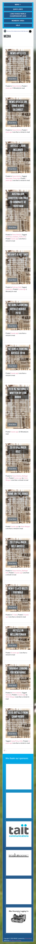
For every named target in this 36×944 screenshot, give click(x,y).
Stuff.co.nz (22, 237)
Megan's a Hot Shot (18, 255)
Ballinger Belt (16, 287)
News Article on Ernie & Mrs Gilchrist (18, 106)
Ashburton (9, 289)
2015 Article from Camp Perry (18, 715)
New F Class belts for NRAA (18, 591)
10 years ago (18, 573)
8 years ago (14, 239)
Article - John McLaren (17, 148)
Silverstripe (28, 938)
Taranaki (8, 695)
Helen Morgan (25, 526)
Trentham (9, 237)
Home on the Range (18, 494)
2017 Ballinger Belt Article (18, 544)
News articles (18, 53)
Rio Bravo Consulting (15, 940)
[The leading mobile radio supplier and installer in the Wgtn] (18, 834)
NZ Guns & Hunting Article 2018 (18, 351)
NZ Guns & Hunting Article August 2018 (18, 309)
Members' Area (18, 20)
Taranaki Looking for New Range (17, 671)
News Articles (16, 86)
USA (21, 741)
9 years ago (14, 432)
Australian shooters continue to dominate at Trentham (18, 200)
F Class (14, 615)
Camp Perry (15, 741)
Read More (12, 79)
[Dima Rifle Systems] (18, 805)
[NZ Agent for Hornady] (18, 863)
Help (18, 25)
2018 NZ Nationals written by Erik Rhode (18, 393)
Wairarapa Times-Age (13, 178)
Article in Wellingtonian (18, 633)
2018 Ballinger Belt (18, 450)
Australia (15, 237)
